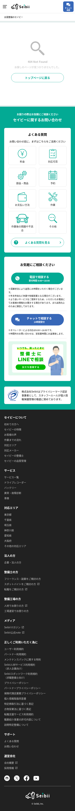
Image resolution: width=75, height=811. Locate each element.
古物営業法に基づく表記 (17, 709)
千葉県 (8, 519)
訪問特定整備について (16, 724)
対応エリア (10, 445)
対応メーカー (11, 450)
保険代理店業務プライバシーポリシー (25, 693)
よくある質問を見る (37, 242)
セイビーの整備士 (14, 455)
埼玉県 (8, 525)
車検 (6, 498)
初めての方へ (11, 424)
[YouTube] (36, 780)
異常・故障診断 (12, 493)
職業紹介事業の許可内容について (22, 719)
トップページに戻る (37, 78)
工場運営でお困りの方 (16, 611)
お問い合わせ (11, 746)
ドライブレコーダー (15, 482)
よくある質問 (11, 741)
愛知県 (8, 535)
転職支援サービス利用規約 (18, 714)
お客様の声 (10, 434)
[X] (17, 780)
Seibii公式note (12, 632)
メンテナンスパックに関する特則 (22, 659)
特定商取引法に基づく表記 (18, 703)
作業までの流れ (12, 440)
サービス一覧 (11, 477)
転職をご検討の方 (14, 589)
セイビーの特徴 (12, 429)
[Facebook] (26, 780)
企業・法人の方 (12, 562)
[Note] (7, 780)
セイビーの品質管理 (15, 460)
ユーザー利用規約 (14, 649)
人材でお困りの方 (14, 605)
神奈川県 (9, 530)
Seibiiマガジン (12, 627)
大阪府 (8, 540)
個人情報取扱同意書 (15, 698)
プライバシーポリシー (16, 682)
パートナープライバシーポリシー (22, 688)
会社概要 (9, 762)
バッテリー (10, 487)
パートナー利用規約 (15, 654)
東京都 (8, 514)
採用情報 (9, 768)
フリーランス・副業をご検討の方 (22, 578)
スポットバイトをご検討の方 (20, 584)
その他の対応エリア (15, 546)
